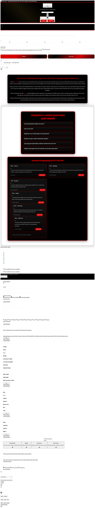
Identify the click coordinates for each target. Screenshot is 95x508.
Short (2, 499)
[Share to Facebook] (4, 255)
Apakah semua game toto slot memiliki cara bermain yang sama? (41, 148)
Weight (2, 501)
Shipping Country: (4, 475)
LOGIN (43, 20)
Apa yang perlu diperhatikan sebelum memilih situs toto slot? (40, 143)
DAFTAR (51, 20)
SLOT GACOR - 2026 (5, 247)
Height (2, 498)
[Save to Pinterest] (4, 259)
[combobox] (48, 12)
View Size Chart (4, 504)
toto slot (25, 93)
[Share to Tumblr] (4, 263)
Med (5, 499)
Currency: (3, 478)
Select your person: (4, 494)
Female (5, 496)
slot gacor (16, 81)
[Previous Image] (4, 47)
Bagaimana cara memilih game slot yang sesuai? (36, 133)
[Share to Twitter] (4, 253)
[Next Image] (2, 47)
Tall (8, 499)
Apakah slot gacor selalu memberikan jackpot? (36, 138)
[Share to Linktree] (4, 257)
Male (2, 496)
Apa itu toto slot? (28, 128)
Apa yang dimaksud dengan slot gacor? (34, 123)
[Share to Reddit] (4, 261)
